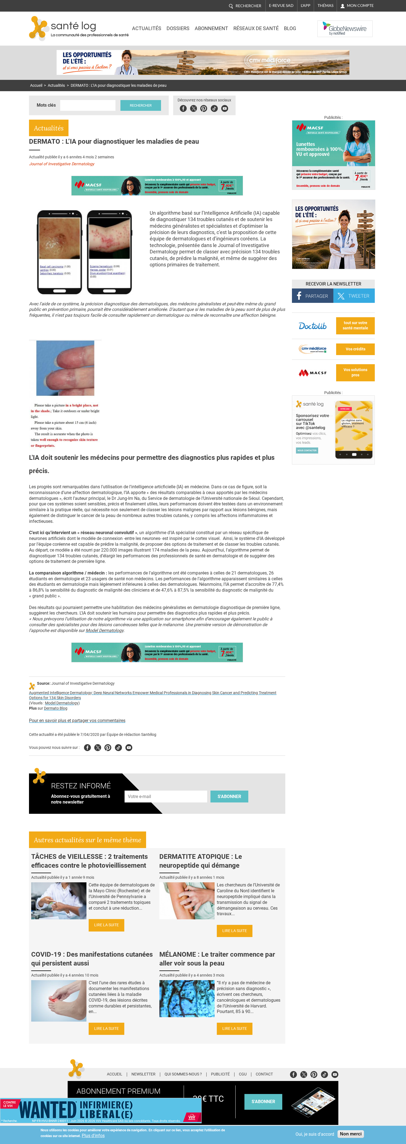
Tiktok (214, 107)
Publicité (220, 1074)
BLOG (290, 28)
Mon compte (360, 5)
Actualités (146, 28)
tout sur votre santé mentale (355, 325)
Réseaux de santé (256, 28)
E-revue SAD (281, 5)
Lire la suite (106, 925)
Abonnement (211, 28)
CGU (243, 1074)
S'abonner (229, 796)
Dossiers (178, 28)
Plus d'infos (93, 1135)
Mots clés (46, 105)
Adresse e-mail (140, 787)
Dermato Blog (55, 708)
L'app (305, 5)
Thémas (325, 5)
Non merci (351, 1134)
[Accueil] (39, 28)
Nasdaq (328, 24)
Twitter (193, 107)
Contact (264, 1074)
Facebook (183, 107)
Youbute (224, 107)
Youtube (128, 746)
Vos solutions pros (355, 372)
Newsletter (143, 1074)
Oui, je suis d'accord (315, 1134)
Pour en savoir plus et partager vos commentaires (77, 720)
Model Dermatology (104, 630)
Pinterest (203, 107)
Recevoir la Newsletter (333, 284)
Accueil (36, 85)
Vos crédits (355, 349)
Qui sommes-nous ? (183, 1074)
